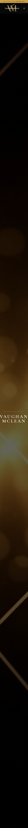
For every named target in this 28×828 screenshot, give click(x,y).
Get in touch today (14, 1)
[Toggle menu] (24, 8)
